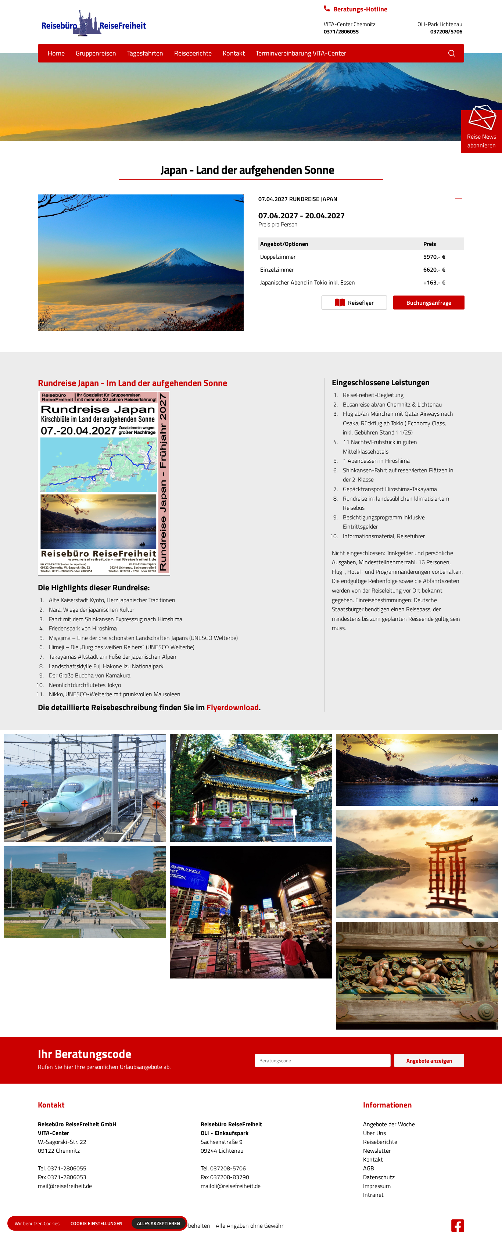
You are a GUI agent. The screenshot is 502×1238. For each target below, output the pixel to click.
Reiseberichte (193, 53)
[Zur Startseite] (94, 22)
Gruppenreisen (96, 53)
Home (56, 53)
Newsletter (377, 1150)
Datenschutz (379, 1177)
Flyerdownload (233, 707)
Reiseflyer (360, 302)
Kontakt (373, 1159)
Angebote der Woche (389, 1124)
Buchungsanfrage (428, 302)
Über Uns (374, 1132)
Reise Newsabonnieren (481, 141)
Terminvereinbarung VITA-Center (301, 53)
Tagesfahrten (145, 53)
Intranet (373, 1194)
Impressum (377, 1185)
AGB (368, 1168)
